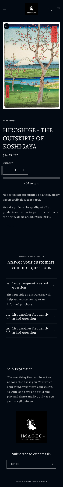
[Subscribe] (52, 464)
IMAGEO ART (26, 481)
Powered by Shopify (39, 481)
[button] (5, 9)
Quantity (8, 162)
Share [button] (10, 226)
